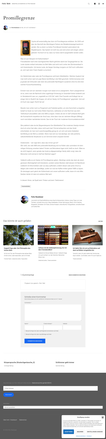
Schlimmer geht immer (65, 362)
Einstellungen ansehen (95, 431)
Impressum (89, 436)
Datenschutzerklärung (81, 436)
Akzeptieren (69, 431)
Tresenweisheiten (26, 186)
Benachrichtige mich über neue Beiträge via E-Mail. (39, 334)
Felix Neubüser (15, 27)
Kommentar (28, 302)
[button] (103, 417)
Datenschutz (23, 420)
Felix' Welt (6, 4)
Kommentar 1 (32, 27)
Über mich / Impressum (10, 420)
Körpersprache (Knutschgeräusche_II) (19, 362)
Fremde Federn (8, 258)
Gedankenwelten (16, 258)
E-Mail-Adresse (48, 323)
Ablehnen (80, 431)
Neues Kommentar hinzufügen (77, 275)
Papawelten (24, 258)
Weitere (100, 221)
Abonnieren (8, 394)
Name (26, 323)
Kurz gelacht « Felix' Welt (38, 283)
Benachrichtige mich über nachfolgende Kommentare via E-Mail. (42, 331)
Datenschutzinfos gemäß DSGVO (41, 383)
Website (65, 323)
